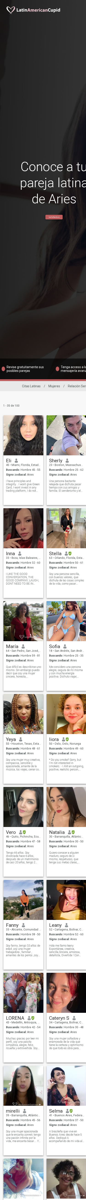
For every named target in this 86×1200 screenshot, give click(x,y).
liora (54, 739)
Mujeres (54, 386)
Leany (55, 925)
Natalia (57, 832)
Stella (55, 553)
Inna (10, 553)
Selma (56, 1111)
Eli (8, 460)
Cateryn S (59, 1018)
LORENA (15, 1018)
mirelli (13, 1111)
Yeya (11, 739)
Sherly (55, 460)
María (12, 646)
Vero (11, 832)
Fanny (12, 925)
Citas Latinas (31, 386)
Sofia (54, 646)
